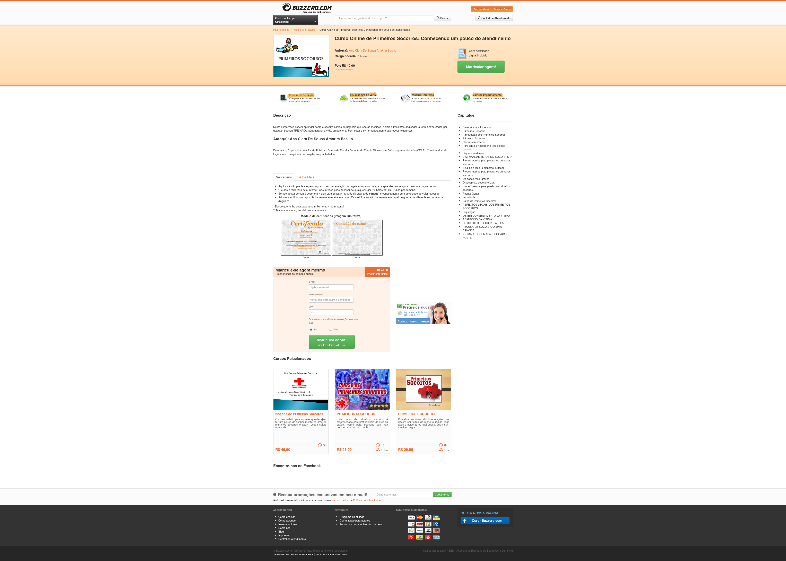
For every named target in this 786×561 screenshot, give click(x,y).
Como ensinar (286, 517)
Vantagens (284, 177)
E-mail (312, 281)
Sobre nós (284, 528)
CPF (311, 306)
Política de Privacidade (367, 500)
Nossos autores (287, 524)
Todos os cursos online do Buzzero (361, 524)
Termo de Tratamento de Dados (331, 554)
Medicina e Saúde (304, 30)
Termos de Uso (341, 500)
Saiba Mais (305, 177)
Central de (495, 18)
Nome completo (316, 294)
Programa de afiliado (352, 517)
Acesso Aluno (502, 9)
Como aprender (287, 520)
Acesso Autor (481, 9)
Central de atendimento (292, 539)
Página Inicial (281, 30)
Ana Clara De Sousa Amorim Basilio (372, 50)
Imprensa (283, 535)
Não (335, 329)
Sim (315, 329)
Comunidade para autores (355, 520)
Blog (281, 531)
